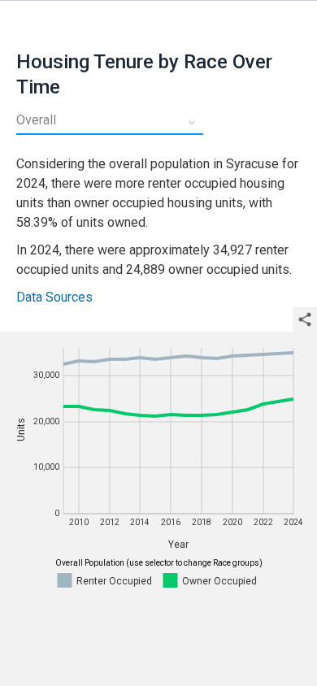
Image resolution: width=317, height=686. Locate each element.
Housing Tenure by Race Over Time (144, 74)
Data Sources (54, 297)
